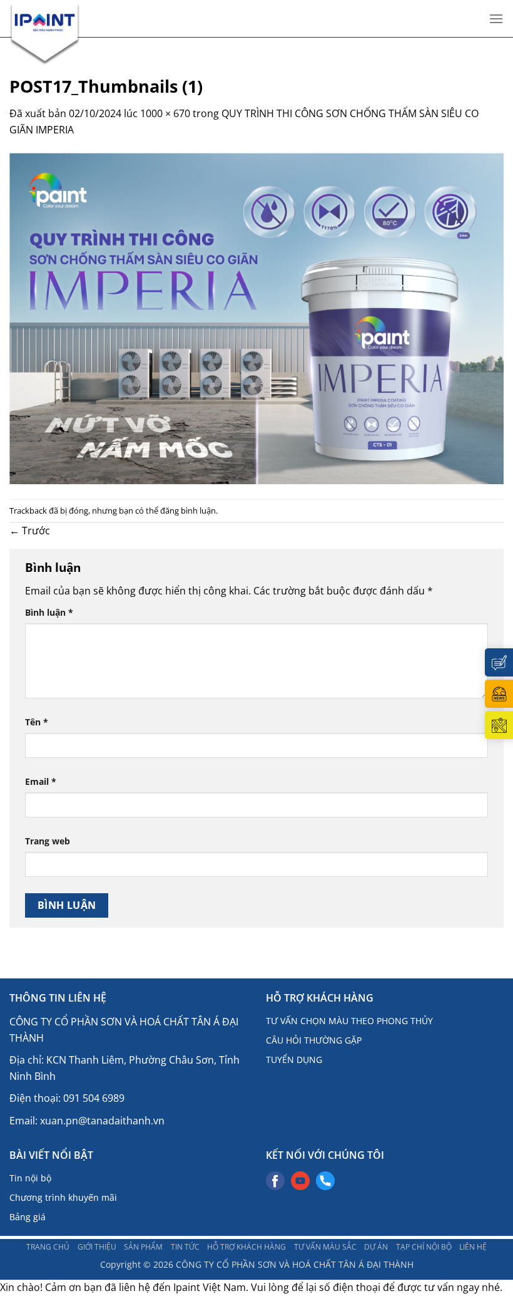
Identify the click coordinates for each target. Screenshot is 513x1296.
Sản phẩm (143, 1247)
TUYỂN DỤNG (294, 1059)
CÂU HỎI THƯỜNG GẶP (314, 1040)
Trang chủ (47, 1247)
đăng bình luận (188, 510)
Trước (29, 530)
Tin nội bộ (30, 1178)
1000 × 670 (165, 113)
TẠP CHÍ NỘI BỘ (424, 1247)
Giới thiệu (97, 1247)
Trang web (47, 841)
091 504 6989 (93, 1098)
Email (40, 781)
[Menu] (496, 18)
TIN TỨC (185, 1247)
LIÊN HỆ (473, 1247)
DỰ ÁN (376, 1247)
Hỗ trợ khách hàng (246, 1247)
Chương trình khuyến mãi (63, 1197)
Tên (36, 722)
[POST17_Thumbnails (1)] (256, 317)
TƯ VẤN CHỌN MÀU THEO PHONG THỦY (349, 1021)
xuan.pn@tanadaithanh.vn (102, 1121)
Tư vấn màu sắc (325, 1247)
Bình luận (49, 612)
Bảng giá (27, 1217)
